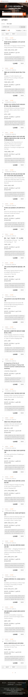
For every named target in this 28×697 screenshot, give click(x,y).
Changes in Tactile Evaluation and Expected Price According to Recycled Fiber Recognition (13, 77)
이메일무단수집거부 (21, 683)
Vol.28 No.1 (11, 116)
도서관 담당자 (19, 684)
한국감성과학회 (7, 54)
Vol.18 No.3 (11, 591)
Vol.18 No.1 (11, 623)
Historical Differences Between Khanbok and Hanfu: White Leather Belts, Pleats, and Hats (14, 110)
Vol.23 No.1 (11, 343)
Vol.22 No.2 (11, 402)
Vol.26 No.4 (11, 188)
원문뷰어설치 (11, 684)
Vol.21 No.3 (11, 430)
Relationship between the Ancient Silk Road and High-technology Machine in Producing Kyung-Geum (13, 304)
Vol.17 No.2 (11, 652)
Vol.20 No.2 (11, 493)
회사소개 (4, 683)
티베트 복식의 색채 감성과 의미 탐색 (12, 422)
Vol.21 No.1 (11, 461)
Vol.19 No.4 (11, 525)
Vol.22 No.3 (11, 373)
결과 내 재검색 (7, 12)
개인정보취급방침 (11, 683)
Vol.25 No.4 (11, 247)
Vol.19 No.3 (11, 559)
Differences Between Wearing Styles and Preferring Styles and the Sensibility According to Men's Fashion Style (14, 518)
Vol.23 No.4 (11, 311)
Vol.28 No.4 (11, 52)
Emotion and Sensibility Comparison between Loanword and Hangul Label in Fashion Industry (14, 616)
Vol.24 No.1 (11, 279)
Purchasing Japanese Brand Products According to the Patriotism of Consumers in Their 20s (13, 272)
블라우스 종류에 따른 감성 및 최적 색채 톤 (13, 643)
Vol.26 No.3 (11, 218)
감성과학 (6, 52)
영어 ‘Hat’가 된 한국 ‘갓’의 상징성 (13, 238)
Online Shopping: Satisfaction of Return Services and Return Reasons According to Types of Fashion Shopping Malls (14, 336)
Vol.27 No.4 (11, 154)
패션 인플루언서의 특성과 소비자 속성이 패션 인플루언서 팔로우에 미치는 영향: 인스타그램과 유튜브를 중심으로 (14, 138)
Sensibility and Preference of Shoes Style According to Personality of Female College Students (14, 584)
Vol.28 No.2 (11, 84)
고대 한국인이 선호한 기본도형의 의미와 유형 (14, 393)
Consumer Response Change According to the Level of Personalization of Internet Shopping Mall (14, 486)
